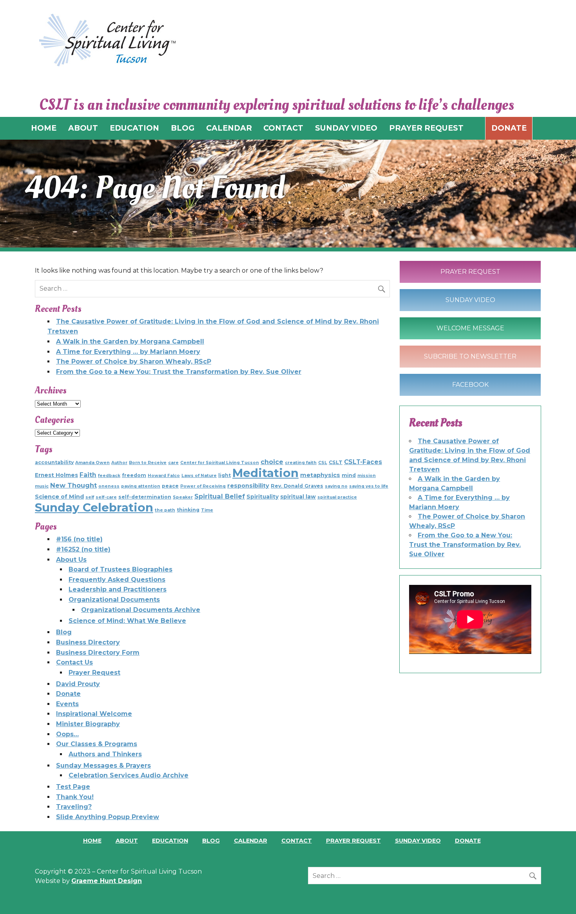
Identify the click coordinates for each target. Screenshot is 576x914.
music (42, 486)
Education (170, 840)
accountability (54, 462)
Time (207, 510)
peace (170, 486)
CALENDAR (229, 128)
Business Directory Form (97, 652)
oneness (109, 486)
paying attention (140, 486)
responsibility (248, 485)
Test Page (73, 786)
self (89, 497)
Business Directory (88, 642)
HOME (43, 128)
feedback (109, 475)
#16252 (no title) (83, 549)
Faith (88, 475)
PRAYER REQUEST (426, 128)
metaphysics (320, 475)
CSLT (335, 462)
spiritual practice (337, 497)
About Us (71, 559)
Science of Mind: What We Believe (127, 621)
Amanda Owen (92, 462)
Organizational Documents (114, 599)
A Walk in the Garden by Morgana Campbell (130, 341)
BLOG (182, 128)
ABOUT (83, 128)
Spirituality (262, 496)
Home (92, 840)
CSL (322, 462)
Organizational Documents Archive (140, 610)
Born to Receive (148, 462)
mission (366, 475)
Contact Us (74, 662)
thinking (188, 510)
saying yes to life (368, 486)
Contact (296, 840)
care (173, 462)
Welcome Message (470, 328)
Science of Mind (59, 496)
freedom (134, 475)
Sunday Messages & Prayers (103, 765)
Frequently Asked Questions (117, 579)
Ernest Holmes (56, 475)
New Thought (73, 485)
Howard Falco (164, 475)
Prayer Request (94, 672)
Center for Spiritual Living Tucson (219, 462)
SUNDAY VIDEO (346, 128)
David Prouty (78, 684)
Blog (64, 632)
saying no (336, 486)
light (224, 475)
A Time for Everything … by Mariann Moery (128, 351)
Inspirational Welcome (94, 713)
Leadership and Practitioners (118, 589)
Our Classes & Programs (96, 744)
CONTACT (283, 128)
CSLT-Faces (363, 462)
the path (165, 510)
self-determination (144, 497)
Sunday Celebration (94, 507)
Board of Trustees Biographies (120, 569)
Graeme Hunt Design (106, 881)
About (127, 840)
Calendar (250, 840)
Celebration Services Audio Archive (128, 775)
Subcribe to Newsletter (470, 356)
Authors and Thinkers (105, 754)
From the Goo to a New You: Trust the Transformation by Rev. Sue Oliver (178, 371)
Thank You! (75, 797)
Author (119, 462)
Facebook (470, 384)
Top (557, 895)
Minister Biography (88, 724)
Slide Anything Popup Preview (107, 817)
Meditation (265, 473)
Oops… (67, 734)
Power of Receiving (203, 486)
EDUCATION (134, 128)
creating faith (301, 462)
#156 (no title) (79, 539)
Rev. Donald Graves (297, 486)
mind (349, 475)
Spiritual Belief (219, 496)
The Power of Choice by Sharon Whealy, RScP (133, 361)
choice (272, 462)
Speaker (183, 497)
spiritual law (298, 496)
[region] (288, 194)
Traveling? (74, 806)
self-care (106, 497)
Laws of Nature (199, 475)
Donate (509, 128)
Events (67, 704)
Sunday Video (470, 300)
